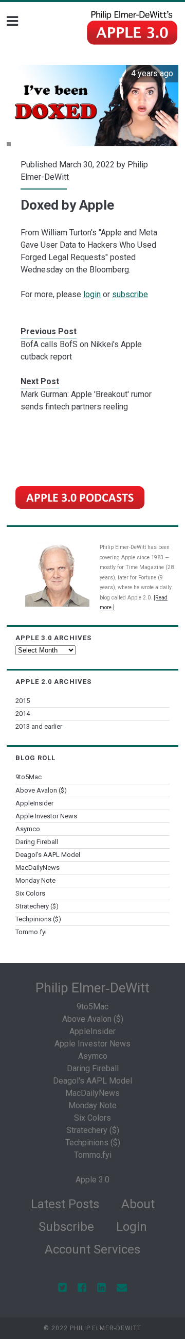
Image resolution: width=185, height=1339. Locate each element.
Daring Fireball (36, 842)
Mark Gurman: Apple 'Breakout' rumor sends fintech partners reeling (86, 400)
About (138, 1204)
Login (131, 1227)
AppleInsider (34, 803)
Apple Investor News (46, 816)
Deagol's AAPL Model (47, 855)
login (92, 294)
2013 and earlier (38, 726)
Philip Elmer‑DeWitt (92, 987)
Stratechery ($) (37, 906)
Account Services (92, 1249)
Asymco (27, 829)
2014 (22, 713)
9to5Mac (28, 777)
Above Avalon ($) (41, 790)
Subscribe (66, 1227)
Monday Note (35, 880)
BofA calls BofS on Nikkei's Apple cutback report (81, 350)
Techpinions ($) (38, 919)
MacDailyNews (37, 867)
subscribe (130, 294)
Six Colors (30, 893)
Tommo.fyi (31, 932)
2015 (22, 701)
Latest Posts (65, 1204)
